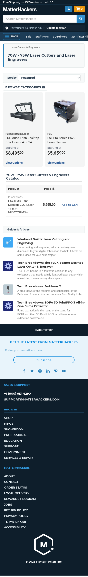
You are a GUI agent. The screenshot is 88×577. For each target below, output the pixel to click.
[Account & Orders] (68, 9)
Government (14, 452)
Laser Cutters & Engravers (25, 47)
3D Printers (60, 36)
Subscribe (44, 360)
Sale (28, 36)
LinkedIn (47, 371)
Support (11, 446)
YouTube (63, 371)
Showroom (13, 429)
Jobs (8, 504)
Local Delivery (16, 493)
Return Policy (16, 510)
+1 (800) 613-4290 (17, 393)
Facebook (24, 371)
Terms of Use (15, 521)
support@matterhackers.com (32, 399)
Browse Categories (23, 87)
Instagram (39, 371)
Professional (15, 435)
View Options (14, 162)
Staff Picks (42, 36)
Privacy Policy (16, 516)
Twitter (32, 371)
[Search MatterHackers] (81, 19)
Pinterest (55, 371)
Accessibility (15, 527)
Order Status (15, 487)
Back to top (44, 330)
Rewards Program (20, 499)
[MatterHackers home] (20, 10)
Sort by (12, 77)
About (9, 476)
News (8, 423)
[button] (44, 28)
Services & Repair (18, 458)
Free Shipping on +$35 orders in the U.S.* (28, 2)
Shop (8, 418)
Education (13, 440)
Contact (11, 482)
